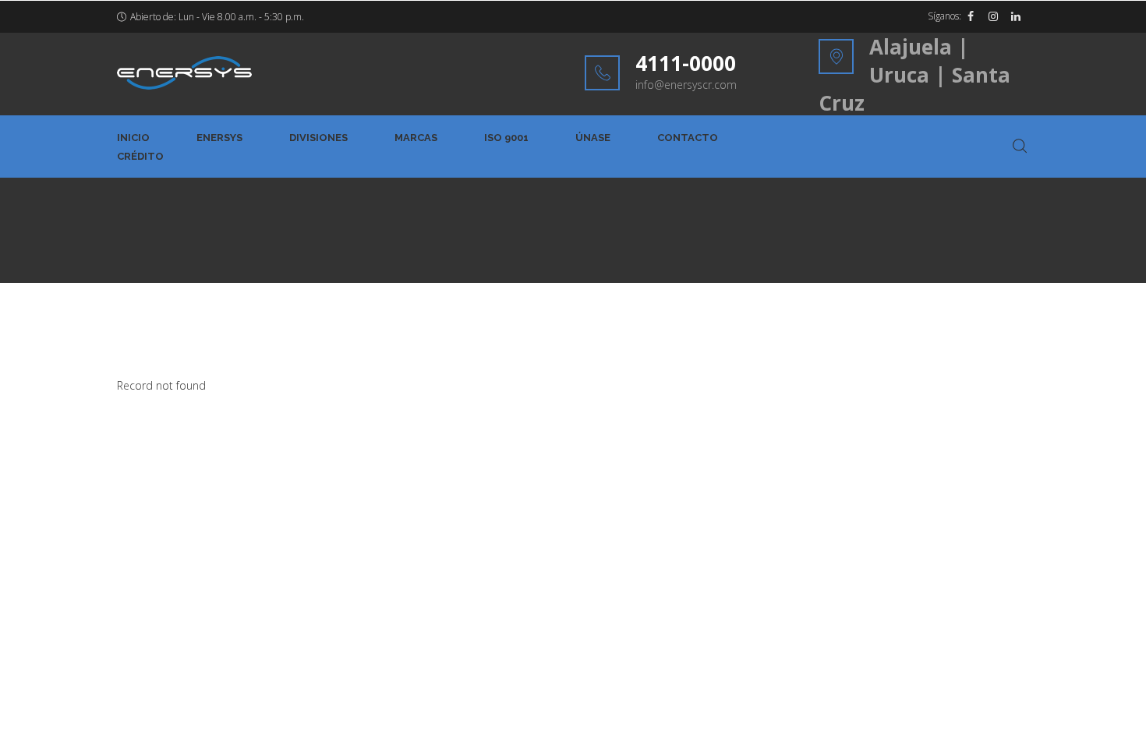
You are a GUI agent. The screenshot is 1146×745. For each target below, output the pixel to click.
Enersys (219, 137)
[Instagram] (993, 16)
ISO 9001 (506, 137)
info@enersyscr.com (686, 84)
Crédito (140, 156)
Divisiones (318, 137)
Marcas (415, 137)
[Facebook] (970, 16)
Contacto (687, 137)
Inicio (133, 137)
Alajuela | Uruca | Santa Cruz (914, 75)
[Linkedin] (1015, 16)
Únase (592, 137)
